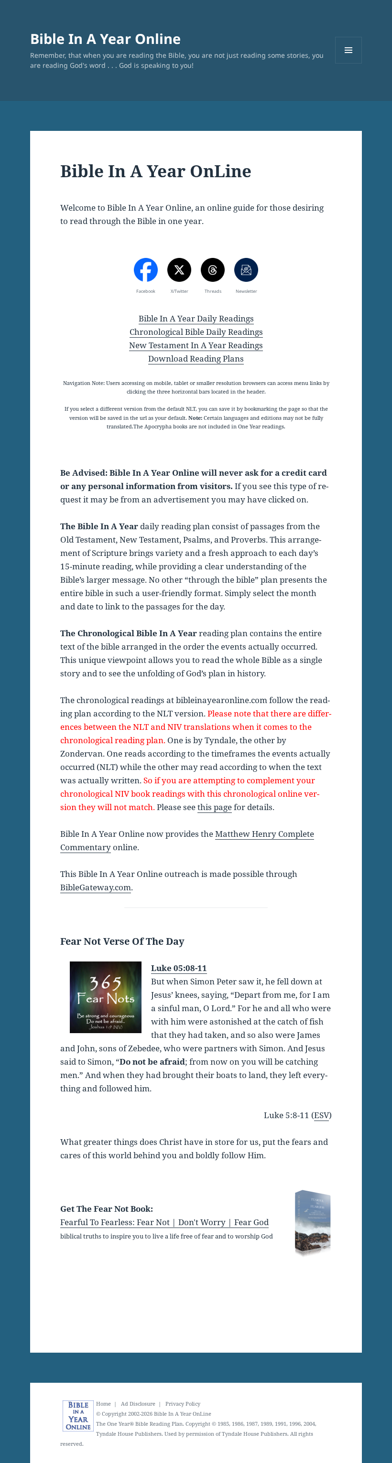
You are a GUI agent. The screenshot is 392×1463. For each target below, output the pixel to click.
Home (103, 1403)
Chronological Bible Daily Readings (196, 331)
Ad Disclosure (138, 1403)
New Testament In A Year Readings (196, 345)
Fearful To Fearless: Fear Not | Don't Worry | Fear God (164, 1222)
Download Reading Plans (196, 358)
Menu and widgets (349, 63)
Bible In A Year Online (105, 38)
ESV (321, 1115)
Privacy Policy (182, 1403)
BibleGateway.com (95, 887)
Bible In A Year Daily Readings (196, 318)
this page (214, 806)
